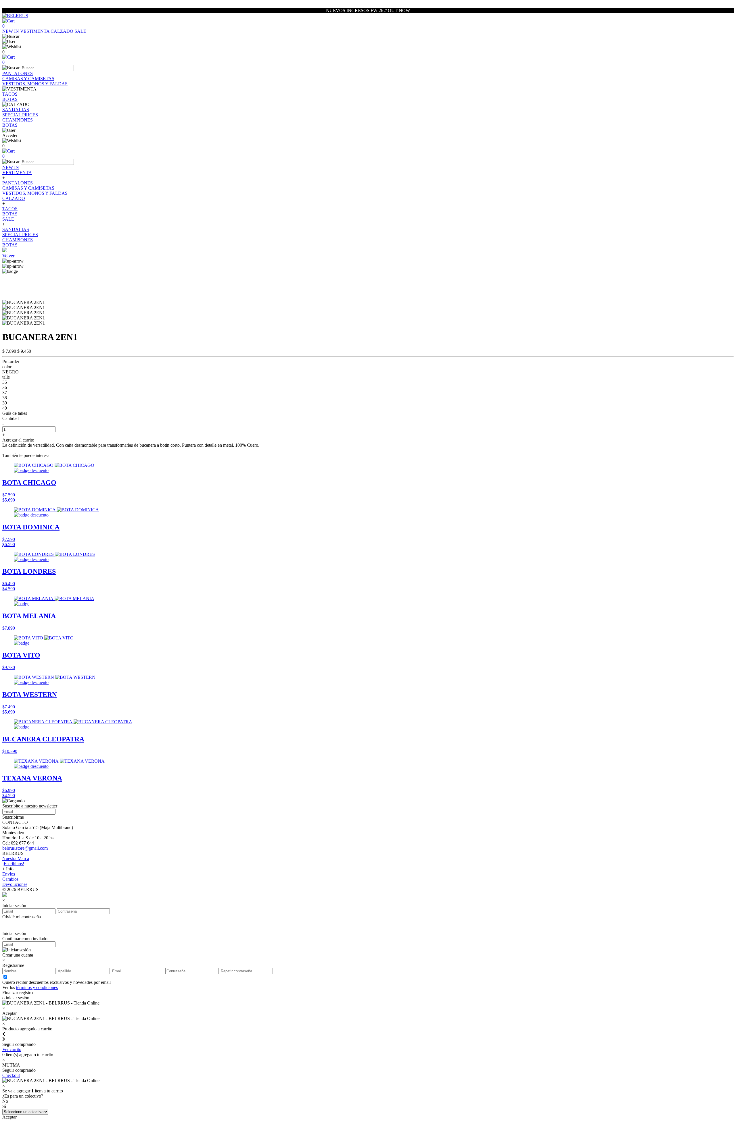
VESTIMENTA (35, 31)
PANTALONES (17, 73)
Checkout (11, 1075)
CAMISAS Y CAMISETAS (28, 78)
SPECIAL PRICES (20, 114)
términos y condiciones (37, 987)
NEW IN (11, 31)
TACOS (10, 94)
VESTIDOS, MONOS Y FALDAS (35, 83)
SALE (80, 31)
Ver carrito (11, 1049)
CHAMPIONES (17, 119)
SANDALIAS (15, 109)
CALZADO (62, 31)
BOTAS (10, 99)
